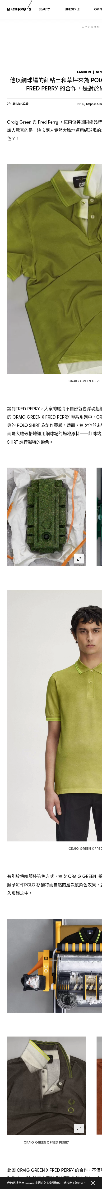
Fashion (84, 72)
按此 (69, 1183)
